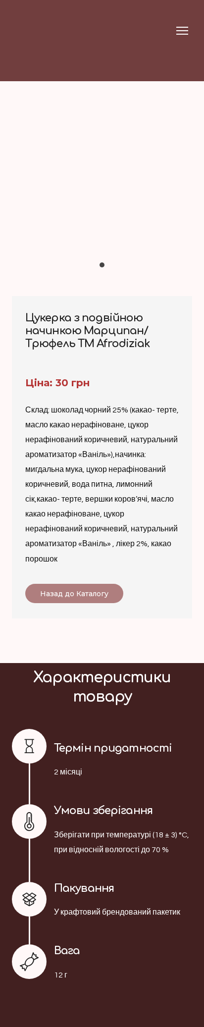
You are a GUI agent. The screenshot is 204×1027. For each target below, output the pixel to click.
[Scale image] (102, 190)
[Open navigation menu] (182, 31)
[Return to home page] (31, 30)
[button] (74, 593)
